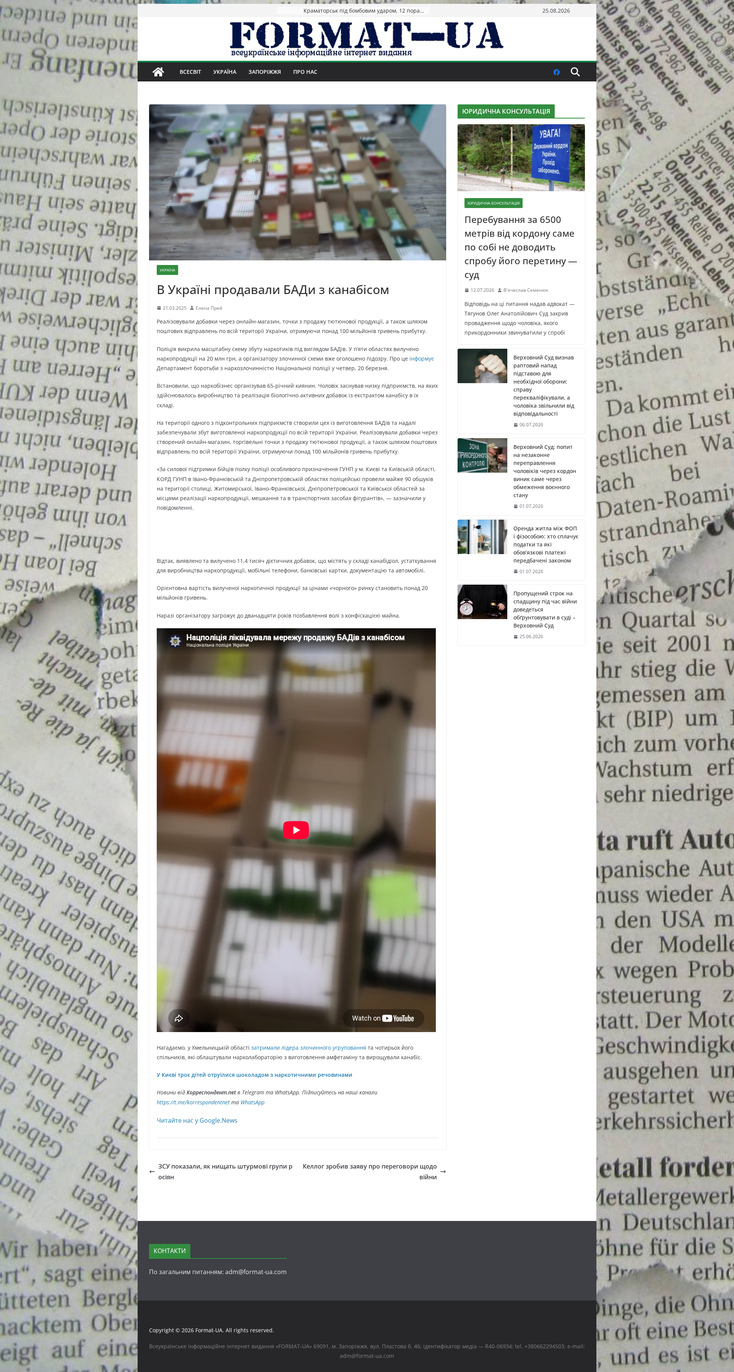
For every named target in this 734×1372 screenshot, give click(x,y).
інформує (421, 358)
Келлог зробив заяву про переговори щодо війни (370, 1172)
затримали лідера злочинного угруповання (308, 1047)
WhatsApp (252, 1102)
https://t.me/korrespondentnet (193, 1102)
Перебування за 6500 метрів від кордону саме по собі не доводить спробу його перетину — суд (520, 247)
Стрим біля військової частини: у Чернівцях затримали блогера (367, 10)
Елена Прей (209, 308)
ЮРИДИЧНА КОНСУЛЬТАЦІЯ (494, 203)
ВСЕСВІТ (190, 71)
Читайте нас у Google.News (197, 1120)
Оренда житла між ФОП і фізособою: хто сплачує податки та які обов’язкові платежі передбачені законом (545, 544)
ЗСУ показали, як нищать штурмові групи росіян (225, 1172)
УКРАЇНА (224, 71)
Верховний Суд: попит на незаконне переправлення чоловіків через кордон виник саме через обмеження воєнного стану (544, 471)
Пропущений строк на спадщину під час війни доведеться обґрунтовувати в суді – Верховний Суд (545, 609)
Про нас (305, 71)
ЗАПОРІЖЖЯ (264, 71)
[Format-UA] (158, 72)
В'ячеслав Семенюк (525, 290)
